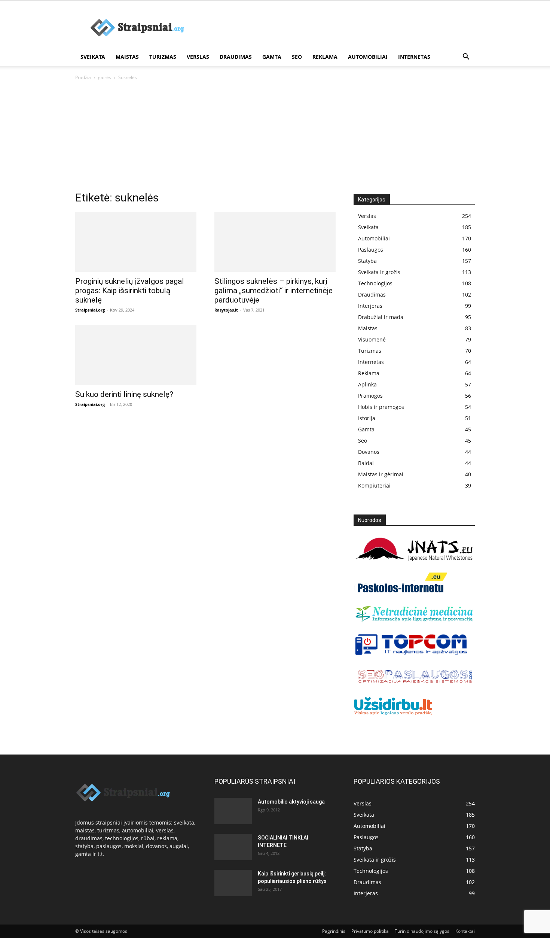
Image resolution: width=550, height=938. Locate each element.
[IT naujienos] (411, 653)
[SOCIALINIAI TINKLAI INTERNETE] (233, 845)
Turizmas (162, 56)
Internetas (414, 56)
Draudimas (236, 56)
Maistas (127, 56)
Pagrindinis (333, 931)
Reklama (324, 56)
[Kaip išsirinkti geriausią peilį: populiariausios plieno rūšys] (233, 883)
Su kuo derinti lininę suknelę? (124, 394)
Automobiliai (368, 56)
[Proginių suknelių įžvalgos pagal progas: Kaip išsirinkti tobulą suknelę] (135, 242)
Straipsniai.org (90, 310)
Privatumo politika (370, 931)
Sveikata (92, 56)
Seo (297, 56)
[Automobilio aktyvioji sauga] (233, 810)
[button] (466, 57)
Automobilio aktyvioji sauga (291, 802)
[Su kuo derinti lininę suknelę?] (135, 355)
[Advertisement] (275, 137)
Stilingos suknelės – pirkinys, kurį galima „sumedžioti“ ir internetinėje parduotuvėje (273, 290)
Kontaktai (465, 931)
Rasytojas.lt (226, 310)
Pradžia (83, 77)
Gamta (271, 56)
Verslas (198, 56)
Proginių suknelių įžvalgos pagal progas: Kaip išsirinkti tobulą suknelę (129, 290)
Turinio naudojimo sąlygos (422, 931)
